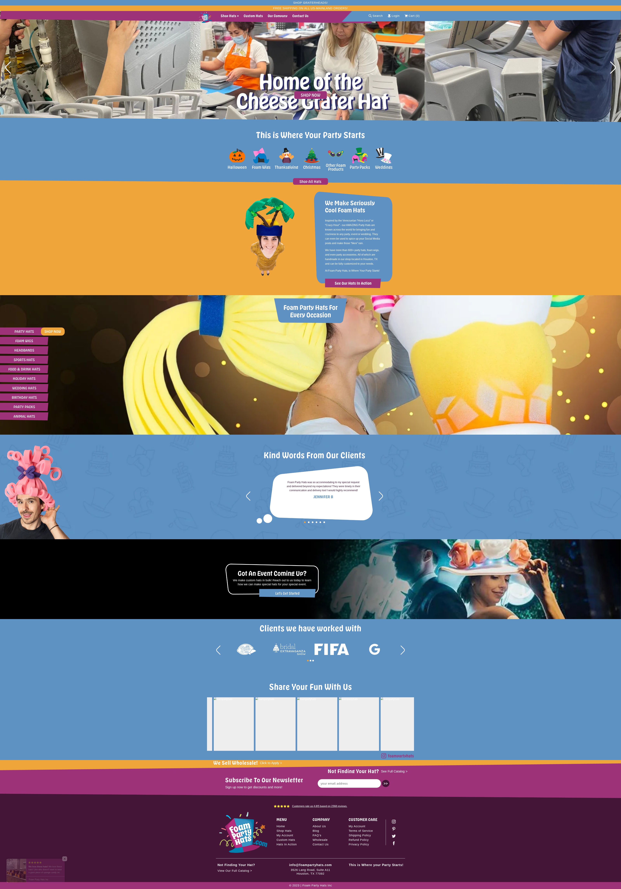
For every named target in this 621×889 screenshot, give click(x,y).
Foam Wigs (24, 341)
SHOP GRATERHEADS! (310, 2)
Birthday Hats (24, 397)
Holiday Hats (24, 378)
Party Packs (24, 407)
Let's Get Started (287, 593)
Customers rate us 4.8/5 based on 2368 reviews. (319, 806)
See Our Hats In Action (353, 283)
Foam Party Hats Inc (317, 885)
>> (386, 783)
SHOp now (52, 331)
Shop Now (310, 95)
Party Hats (24, 331)
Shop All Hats (310, 181)
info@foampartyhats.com (310, 865)
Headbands (24, 350)
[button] (8, 67)
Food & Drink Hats (24, 369)
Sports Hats (24, 360)
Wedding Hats (24, 388)
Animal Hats (24, 416)
